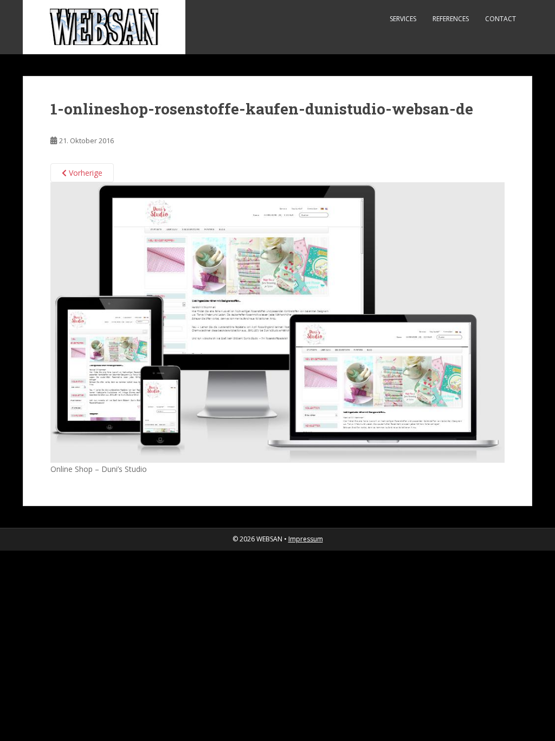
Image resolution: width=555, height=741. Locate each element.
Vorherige (84, 173)
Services (403, 18)
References (451, 18)
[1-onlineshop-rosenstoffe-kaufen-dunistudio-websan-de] (277, 322)
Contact (500, 18)
